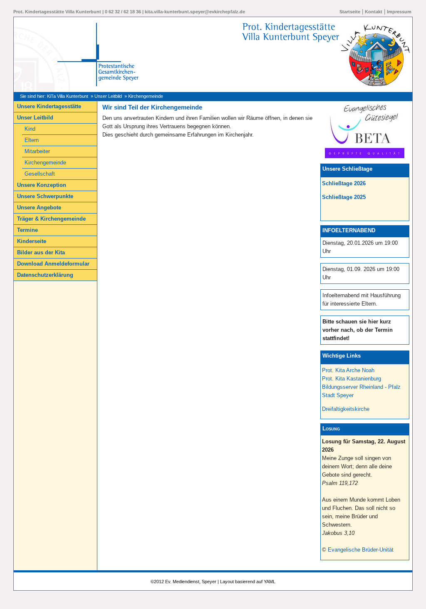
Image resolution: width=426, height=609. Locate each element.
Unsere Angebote (39, 207)
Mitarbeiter (37, 151)
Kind (30, 129)
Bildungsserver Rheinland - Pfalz (361, 387)
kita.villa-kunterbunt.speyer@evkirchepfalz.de (195, 11)
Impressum (399, 11)
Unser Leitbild (108, 96)
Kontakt (373, 11)
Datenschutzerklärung (45, 275)
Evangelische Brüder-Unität (361, 550)
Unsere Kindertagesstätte (49, 106)
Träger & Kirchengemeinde (51, 219)
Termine (27, 230)
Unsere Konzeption (41, 185)
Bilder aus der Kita (41, 252)
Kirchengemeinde (45, 162)
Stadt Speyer (338, 395)
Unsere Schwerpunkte (45, 196)
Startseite (349, 11)
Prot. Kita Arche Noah (348, 370)
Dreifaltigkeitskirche (345, 409)
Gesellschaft (40, 174)
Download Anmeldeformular (53, 264)
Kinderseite (31, 241)
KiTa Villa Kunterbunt (67, 96)
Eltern (32, 140)
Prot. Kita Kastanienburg (351, 378)
